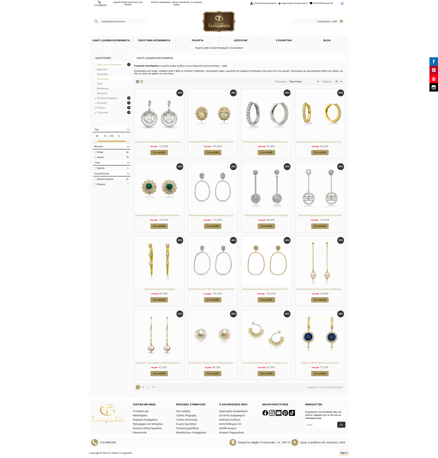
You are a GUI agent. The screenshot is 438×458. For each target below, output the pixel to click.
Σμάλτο (100, 168)
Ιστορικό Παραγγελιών (231, 432)
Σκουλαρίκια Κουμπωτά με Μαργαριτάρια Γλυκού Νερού (213, 362)
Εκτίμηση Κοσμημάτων (145, 419)
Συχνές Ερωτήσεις (186, 423)
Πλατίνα (101, 184)
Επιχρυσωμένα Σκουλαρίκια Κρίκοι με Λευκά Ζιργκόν (320, 141)
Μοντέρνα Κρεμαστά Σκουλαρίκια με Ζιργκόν (213, 215)
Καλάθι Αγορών (228, 428)
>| (153, 387)
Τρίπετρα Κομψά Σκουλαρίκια (159, 289)
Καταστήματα (140, 415)
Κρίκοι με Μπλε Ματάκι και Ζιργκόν (320, 362)
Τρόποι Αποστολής (186, 419)
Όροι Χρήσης (183, 411)
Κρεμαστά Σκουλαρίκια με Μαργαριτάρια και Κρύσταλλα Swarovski (159, 362)
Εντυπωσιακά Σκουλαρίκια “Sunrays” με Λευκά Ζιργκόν (267, 362)
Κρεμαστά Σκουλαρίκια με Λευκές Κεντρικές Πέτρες (159, 141)
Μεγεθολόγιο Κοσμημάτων (191, 432)
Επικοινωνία (139, 432)
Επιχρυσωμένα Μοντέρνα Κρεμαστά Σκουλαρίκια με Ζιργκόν (267, 289)
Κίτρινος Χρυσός (105, 179)
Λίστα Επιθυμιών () (230, 423)
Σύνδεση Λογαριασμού (232, 415)
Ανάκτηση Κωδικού (229, 419)
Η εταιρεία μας (141, 411)
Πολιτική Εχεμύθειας (187, 428)
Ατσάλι (100, 157)
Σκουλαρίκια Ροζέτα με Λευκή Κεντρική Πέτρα (213, 141)
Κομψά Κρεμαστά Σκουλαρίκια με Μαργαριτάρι (320, 289)
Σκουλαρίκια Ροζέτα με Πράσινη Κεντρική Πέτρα (159, 215)
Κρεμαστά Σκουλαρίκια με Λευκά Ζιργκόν (266, 215)
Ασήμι (100, 152)
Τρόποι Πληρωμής (186, 415)
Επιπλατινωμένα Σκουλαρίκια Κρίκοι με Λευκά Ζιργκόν (267, 141)
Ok (341, 424)
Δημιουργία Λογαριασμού (233, 411)
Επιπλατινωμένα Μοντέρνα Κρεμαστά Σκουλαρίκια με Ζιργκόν (213, 289)
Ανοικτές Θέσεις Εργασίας (147, 428)
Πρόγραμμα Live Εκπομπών (148, 423)
